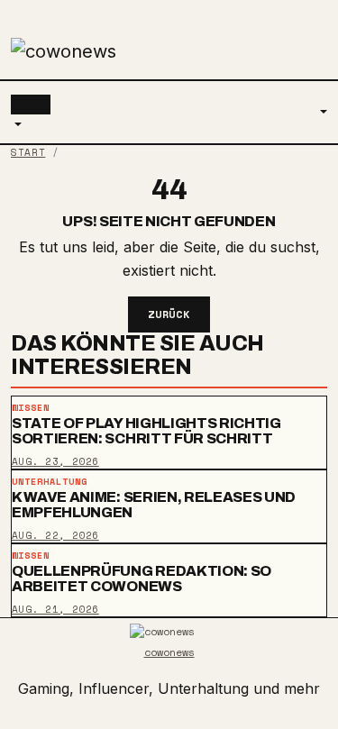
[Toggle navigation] (30, 104)
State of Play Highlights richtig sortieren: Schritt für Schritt (146, 430)
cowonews (169, 652)
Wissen (31, 408)
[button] (16, 125)
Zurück (169, 314)
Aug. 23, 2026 (55, 460)
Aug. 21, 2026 (55, 609)
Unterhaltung (49, 481)
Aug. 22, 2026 (55, 535)
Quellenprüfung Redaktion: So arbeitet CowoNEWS (141, 578)
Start (28, 152)
